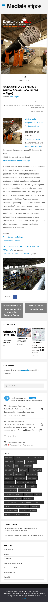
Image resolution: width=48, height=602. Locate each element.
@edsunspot (19, 409)
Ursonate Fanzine (9, 572)
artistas (20, 462)
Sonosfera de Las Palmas (13, 237)
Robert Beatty (9, 409)
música (7, 498)
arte (27, 458)
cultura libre (35, 470)
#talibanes (27, 430)
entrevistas (31, 474)
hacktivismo (9, 486)
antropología (9, 105)
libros (37, 494)
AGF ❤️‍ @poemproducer (13, 445)
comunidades (27, 466)
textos (7, 514)
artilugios (9, 462)
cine (16, 466)
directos (8, 474)
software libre (11, 510)
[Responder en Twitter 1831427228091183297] (5, 415)
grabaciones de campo (25, 482)
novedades (28, 498)
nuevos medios (10, 502)
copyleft (23, 470)
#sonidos (35, 430)
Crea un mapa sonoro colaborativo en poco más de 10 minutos (38, 347)
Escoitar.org (29, 139)
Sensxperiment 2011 (10, 568)
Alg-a (37, 139)
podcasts (38, 502)
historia (21, 486)
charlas (8, 466)
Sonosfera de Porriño (11, 241)
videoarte (17, 514)
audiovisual (30, 462)
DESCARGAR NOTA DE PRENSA (17, 254)
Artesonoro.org (8, 549)
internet (28, 494)
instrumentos (24, 490)
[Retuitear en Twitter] (5, 406)
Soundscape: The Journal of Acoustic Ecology (12, 312)
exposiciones (20, 478)
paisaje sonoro (39, 108)
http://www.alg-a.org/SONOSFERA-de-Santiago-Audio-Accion (34, 122)
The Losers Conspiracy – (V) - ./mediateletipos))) (19, 528)
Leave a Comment (38, 111)
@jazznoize (20, 424)
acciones (8, 458)
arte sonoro (17, 105)
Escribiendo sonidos (36, 535)
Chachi (24, 599)
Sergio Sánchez (9, 424)
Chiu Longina (14, 97)
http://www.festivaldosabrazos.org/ (16, 161)
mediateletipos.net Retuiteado (16, 406)
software (35, 506)
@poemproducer (28, 445)
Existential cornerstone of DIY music (15, 531)
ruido (26, 506)
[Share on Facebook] (15, 297)
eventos (8, 478)
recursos (16, 506)
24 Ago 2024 (30, 424)
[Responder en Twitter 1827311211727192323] (5, 436)
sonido (22, 510)
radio (7, 506)
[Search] (6, 386)
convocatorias (11, 470)
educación (19, 474)
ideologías (31, 486)
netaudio (17, 498)
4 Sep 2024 (28, 409)
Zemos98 (7, 577)
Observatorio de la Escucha (13, 563)
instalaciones (10, 490)
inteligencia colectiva (13, 494)
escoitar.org (40, 102)
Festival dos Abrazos (33, 146)
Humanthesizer (36, 309)
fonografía (31, 105)
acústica (19, 458)
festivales (24, 105)
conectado (24, 370)
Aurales (6, 554)
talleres (32, 510)
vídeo (27, 514)
